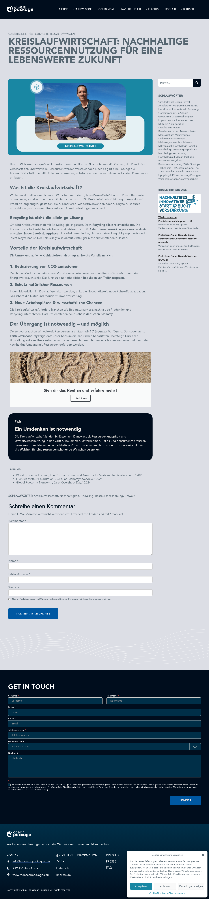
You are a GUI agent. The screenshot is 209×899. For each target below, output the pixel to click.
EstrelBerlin (164, 109)
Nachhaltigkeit (131, 9)
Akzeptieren (141, 886)
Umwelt (130, 496)
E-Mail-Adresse (19, 574)
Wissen (70, 34)
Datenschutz (64, 868)
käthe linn (19, 34)
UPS (172, 175)
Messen (187, 142)
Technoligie (164, 168)
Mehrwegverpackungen (171, 138)
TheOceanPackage (183, 168)
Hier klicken (81, 398)
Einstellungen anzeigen (191, 886)
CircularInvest (166, 102)
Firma (11, 707)
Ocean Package (185, 157)
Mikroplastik (165, 146)
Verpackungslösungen (188, 175)
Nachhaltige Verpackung (172, 153)
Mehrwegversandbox (170, 142)
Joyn (191, 120)
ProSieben (164, 160)
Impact (189, 116)
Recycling (87, 496)
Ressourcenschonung (109, 496)
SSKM (186, 164)
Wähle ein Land (17, 741)
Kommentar (17, 521)
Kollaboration (176, 124)
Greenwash (178, 116)
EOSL (194, 105)
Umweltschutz (193, 171)
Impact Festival (166, 120)
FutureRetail (179, 109)
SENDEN (185, 800)
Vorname (13, 696)
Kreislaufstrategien (169, 127)
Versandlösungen (168, 179)
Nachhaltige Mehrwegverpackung (177, 149)
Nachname (112, 696)
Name (13, 561)
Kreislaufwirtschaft (46, 496)
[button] (202, 854)
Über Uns (62, 9)
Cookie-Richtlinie (157, 893)
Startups (195, 164)
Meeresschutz (166, 135)
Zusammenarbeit (188, 179)
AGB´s (170, 893)
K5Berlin (163, 124)
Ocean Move (106, 9)
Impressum (180, 893)
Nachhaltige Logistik (185, 146)
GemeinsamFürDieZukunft (173, 113)
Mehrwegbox (83, 9)
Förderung (193, 109)
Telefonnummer (17, 730)
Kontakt (170, 9)
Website (13, 587)
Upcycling (164, 175)
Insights (153, 9)
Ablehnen (165, 886)
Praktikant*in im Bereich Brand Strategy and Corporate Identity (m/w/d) (177, 238)
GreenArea (164, 116)
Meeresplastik (188, 131)
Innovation (182, 120)
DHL (187, 105)
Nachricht (13, 753)
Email (12, 719)
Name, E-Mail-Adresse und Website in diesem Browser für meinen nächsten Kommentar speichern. (62, 599)
